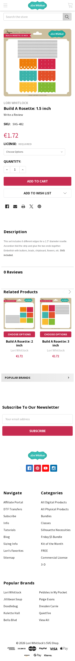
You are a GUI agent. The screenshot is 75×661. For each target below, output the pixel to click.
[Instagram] (53, 468)
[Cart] (70, 5)
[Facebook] (7, 206)
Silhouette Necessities (56, 530)
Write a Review (13, 115)
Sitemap (9, 557)
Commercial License (54, 557)
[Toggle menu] (5, 5)
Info (6, 523)
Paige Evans (47, 599)
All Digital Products (54, 502)
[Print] (23, 206)
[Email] (15, 206)
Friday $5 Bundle (51, 537)
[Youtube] (45, 468)
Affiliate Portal (13, 502)
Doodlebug (10, 606)
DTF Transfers (12, 509)
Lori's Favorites (13, 550)
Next (69, 291)
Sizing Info (10, 544)
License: (18, 144)
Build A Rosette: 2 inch (19, 343)
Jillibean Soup (12, 599)
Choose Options (19, 334)
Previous (64, 291)
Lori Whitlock (12, 592)
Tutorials (9, 530)
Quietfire (45, 613)
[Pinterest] (39, 206)
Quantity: (12, 161)
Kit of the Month (52, 544)
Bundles (46, 516)
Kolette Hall (11, 613)
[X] (31, 206)
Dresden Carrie (48, 606)
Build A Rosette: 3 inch (55, 343)
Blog (6, 537)
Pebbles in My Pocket (53, 592)
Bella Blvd (10, 620)
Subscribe (9, 516)
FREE (44, 550)
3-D (43, 564)
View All (44, 620)
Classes (46, 523)
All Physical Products (55, 509)
